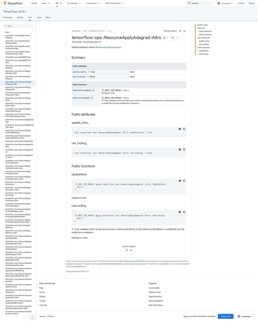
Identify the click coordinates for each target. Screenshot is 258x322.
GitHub (241, 3)
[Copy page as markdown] (172, 38)
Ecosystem (72, 3)
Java (39, 17)
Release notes (155, 292)
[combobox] (200, 3)
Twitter (42, 301)
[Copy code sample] (184, 129)
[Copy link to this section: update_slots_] (91, 123)
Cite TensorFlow (155, 305)
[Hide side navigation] (32, 317)
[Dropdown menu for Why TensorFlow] (123, 3)
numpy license (79, 267)
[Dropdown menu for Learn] (50, 3)
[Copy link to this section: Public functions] (97, 166)
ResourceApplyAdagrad (110, 47)
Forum (42, 292)
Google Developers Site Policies (109, 264)
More (48, 17)
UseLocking (78, 98)
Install (34, 3)
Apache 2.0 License (73, 264)
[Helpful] (180, 31)
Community (91, 3)
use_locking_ (79, 76)
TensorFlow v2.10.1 (14, 11)
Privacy (50, 316)
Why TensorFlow (113, 3)
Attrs (126, 90)
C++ (30, 17)
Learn (44, 3)
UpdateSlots (79, 90)
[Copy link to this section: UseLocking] (88, 206)
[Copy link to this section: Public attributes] (98, 114)
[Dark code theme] (180, 129)
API (56, 3)
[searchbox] (18, 26)
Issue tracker (154, 288)
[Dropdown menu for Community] (100, 3)
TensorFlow (76, 31)
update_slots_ (80, 71)
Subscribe (225, 316)
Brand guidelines (156, 301)
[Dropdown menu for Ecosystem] (81, 3)
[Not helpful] (184, 31)
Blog (41, 288)
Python (20, 17)
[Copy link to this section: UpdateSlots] (89, 174)
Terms (42, 316)
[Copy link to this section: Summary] (88, 57)
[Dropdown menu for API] (61, 3)
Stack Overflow (155, 296)
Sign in (252, 3)
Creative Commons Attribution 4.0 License (139, 261)
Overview (7, 17)
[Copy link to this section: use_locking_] (90, 143)
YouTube (43, 305)
